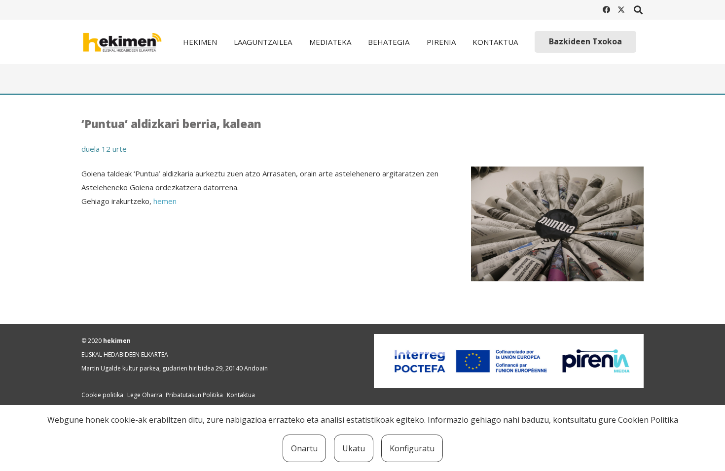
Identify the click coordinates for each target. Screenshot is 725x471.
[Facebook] (606, 9)
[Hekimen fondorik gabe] (128, 42)
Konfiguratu (412, 448)
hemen (165, 201)
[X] (621, 9)
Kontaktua (241, 395)
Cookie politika (102, 395)
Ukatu (353, 448)
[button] (638, 9)
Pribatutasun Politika (194, 395)
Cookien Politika (648, 419)
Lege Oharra (144, 395)
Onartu (304, 448)
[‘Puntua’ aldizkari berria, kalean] (557, 173)
